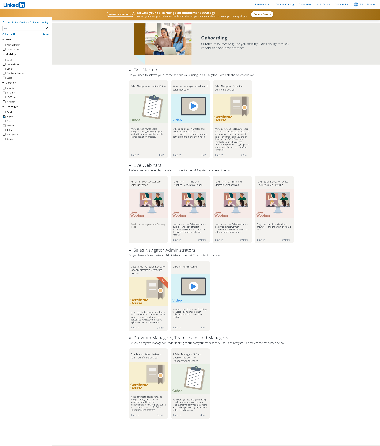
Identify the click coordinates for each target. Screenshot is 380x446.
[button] (356, 4)
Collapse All (8, 34)
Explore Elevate (262, 14)
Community (341, 4)
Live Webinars (263, 4)
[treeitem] (25, 40)
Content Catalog (285, 4)
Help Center (323, 4)
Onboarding (305, 4)
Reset (46, 34)
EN (361, 4)
